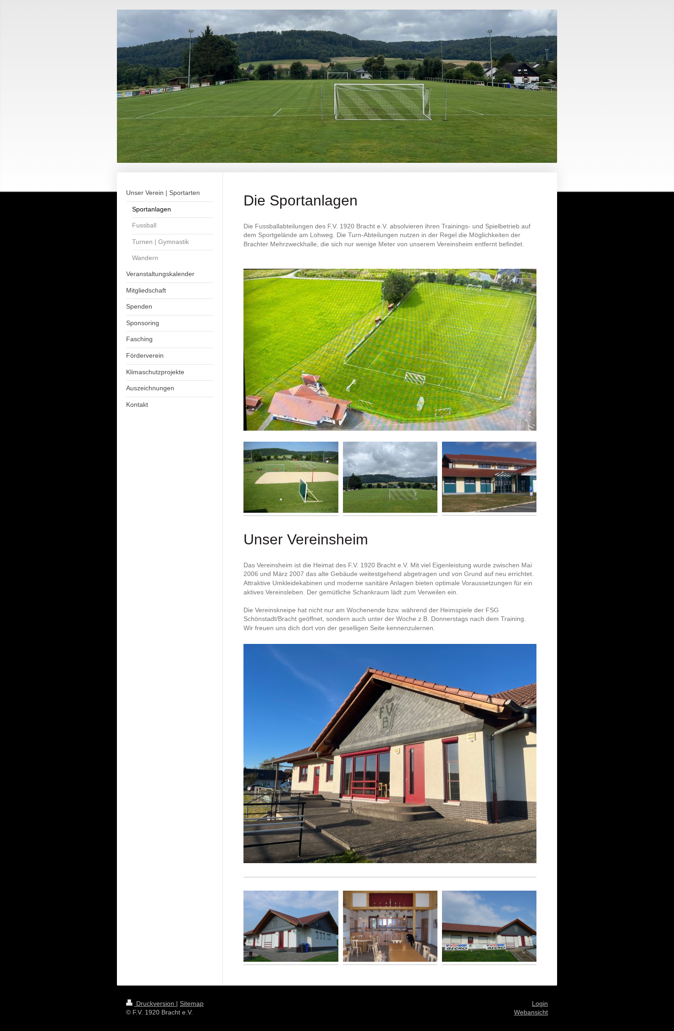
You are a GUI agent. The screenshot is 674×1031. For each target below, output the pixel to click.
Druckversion (155, 1003)
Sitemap (192, 1003)
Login (540, 1003)
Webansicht (531, 1012)
